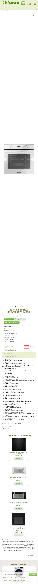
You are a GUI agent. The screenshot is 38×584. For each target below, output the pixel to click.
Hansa (8, 10)
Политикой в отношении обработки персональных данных (14, 581)
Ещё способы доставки (10, 350)
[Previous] (5, 159)
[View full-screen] (34, 15)
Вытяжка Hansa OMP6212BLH (19, 502)
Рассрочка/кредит (11, 322)
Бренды (4, 10)
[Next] (33, 159)
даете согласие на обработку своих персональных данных (13, 578)
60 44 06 (32, 4)
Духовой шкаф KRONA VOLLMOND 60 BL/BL (19, 527)
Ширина (6, 337)
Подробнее (18, 458)
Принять (33, 574)
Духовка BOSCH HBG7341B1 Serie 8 (18, 453)
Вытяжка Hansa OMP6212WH (18, 477)
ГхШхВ (6, 333)
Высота (6, 339)
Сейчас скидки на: (19, 564)
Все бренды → (31, 555)
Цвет (5, 341)
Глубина (6, 335)
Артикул (5, 423)
